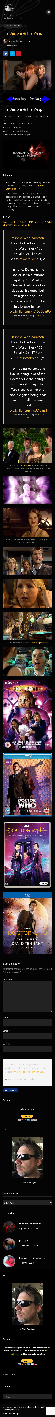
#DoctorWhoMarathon (28, 238)
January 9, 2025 (26, 1262)
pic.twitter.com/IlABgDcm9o (30, 311)
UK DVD (6, 225)
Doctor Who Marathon (12, 25)
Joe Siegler (13, 41)
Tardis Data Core (21, 222)
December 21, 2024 (28, 1245)
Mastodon (15, 1409)
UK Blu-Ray (26, 225)
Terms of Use (36, 1072)
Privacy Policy (19, 1072)
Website (7, 1044)
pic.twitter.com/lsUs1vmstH (29, 410)
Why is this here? (27, 1109)
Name (6, 1017)
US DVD (47, 222)
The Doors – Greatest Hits (33, 1258)
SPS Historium (36, 222)
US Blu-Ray (15, 225)
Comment (8, 979)
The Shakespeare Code (39, 642)
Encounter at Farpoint (30, 1223)
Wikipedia (8, 222)
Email (6, 1031)
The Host (23, 1241)
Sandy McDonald (23, 465)
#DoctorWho (29, 259)
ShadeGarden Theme (35, 1407)
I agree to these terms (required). (20, 1079)
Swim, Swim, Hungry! (11, 1413)
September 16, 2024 (28, 1228)
